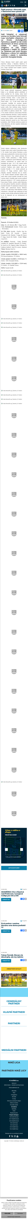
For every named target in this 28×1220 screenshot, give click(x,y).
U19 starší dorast (14, 1101)
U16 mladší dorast (14, 1105)
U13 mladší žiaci (14, 1111)
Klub (14, 1077)
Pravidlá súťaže (14, 1089)
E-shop (14, 1083)
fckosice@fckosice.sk (14, 1072)
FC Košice (11, 1125)
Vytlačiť (10, 30)
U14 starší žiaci (14, 1109)
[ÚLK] (2, 6)
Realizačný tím (14, 1097)
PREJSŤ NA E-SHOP (11, 819)
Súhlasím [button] (7, 1213)
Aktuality (14, 1075)
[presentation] (6, 834)
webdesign (16, 1125)
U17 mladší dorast (14, 1103)
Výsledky (14, 1093)
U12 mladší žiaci (14, 1113)
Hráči (14, 1095)
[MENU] (25, 2)
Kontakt (14, 1081)
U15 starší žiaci (14, 1107)
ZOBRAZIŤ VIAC (6, 884)
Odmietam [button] (20, 1213)
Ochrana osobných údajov (14, 1085)
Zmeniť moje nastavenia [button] (13, 1216)
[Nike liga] (4, 6)
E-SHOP (26, 25)
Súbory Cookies (14, 1087)
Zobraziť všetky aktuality (14, 953)
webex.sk (22, 1125)
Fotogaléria (14, 1079)
